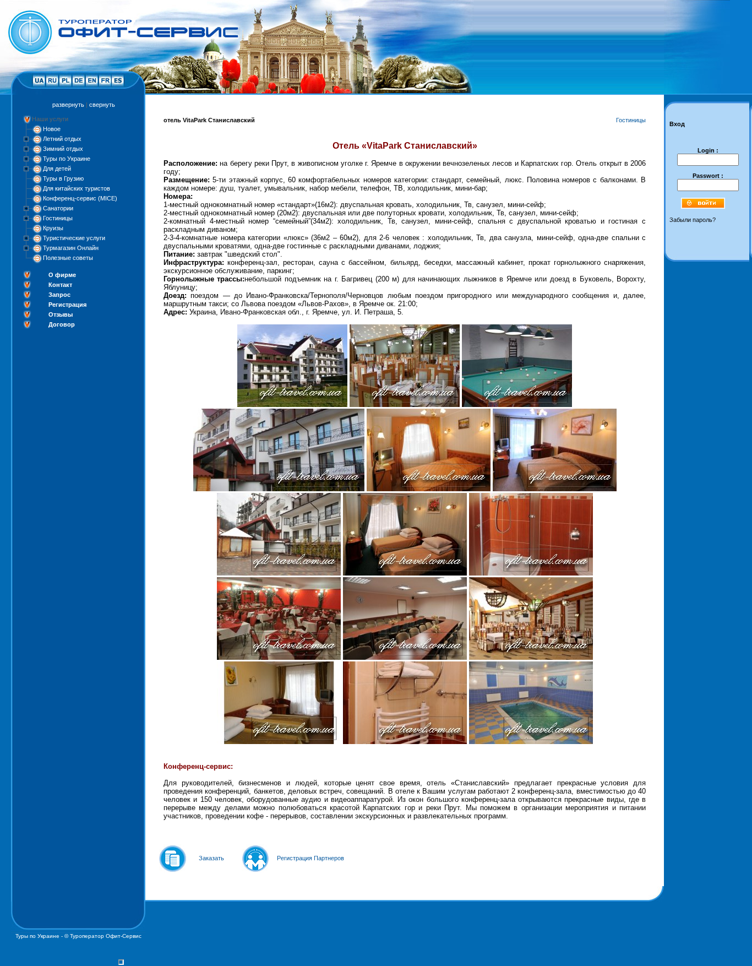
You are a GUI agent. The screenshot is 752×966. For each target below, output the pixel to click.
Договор (61, 324)
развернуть (68, 104)
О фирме (62, 275)
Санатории (58, 208)
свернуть (102, 104)
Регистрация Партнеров (310, 858)
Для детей (57, 168)
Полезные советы (68, 257)
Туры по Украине (66, 158)
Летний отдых (62, 138)
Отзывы (60, 314)
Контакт (60, 284)
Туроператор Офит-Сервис (105, 936)
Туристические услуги (74, 238)
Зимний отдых (63, 148)
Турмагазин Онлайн (71, 248)
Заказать (211, 858)
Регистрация (67, 304)
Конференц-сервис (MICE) (80, 198)
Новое (52, 129)
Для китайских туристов (76, 188)
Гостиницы (58, 218)
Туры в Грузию (63, 178)
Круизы (53, 228)
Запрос (59, 294)
